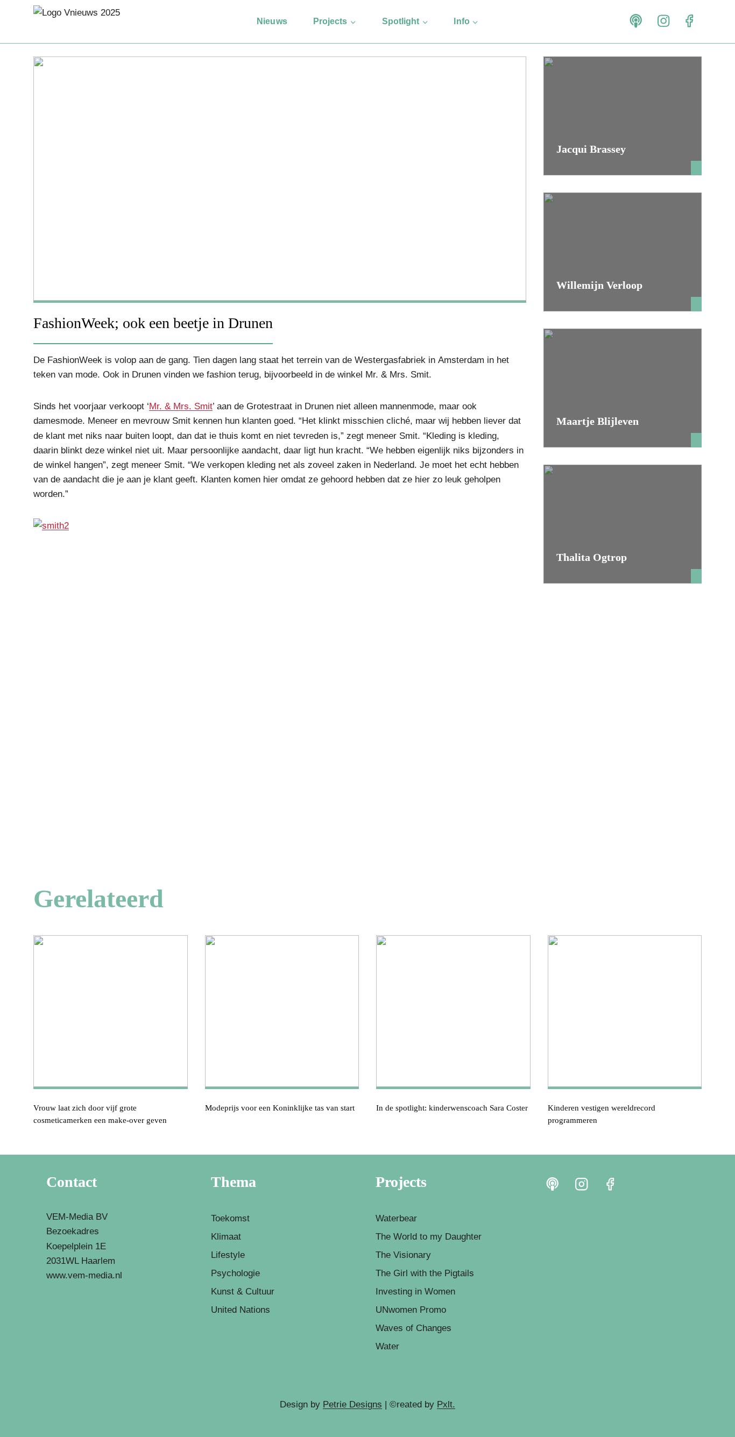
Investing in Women (415, 1291)
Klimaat (226, 1237)
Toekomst (230, 1218)
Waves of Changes (413, 1328)
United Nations (240, 1310)
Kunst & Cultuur (242, 1291)
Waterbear (396, 1218)
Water (387, 1346)
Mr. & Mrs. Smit (181, 406)
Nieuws (272, 21)
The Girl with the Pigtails (425, 1273)
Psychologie (235, 1273)
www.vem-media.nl (84, 1275)
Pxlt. (446, 1404)
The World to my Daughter (429, 1237)
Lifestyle (228, 1255)
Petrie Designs (352, 1404)
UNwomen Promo (411, 1310)
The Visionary (403, 1255)
